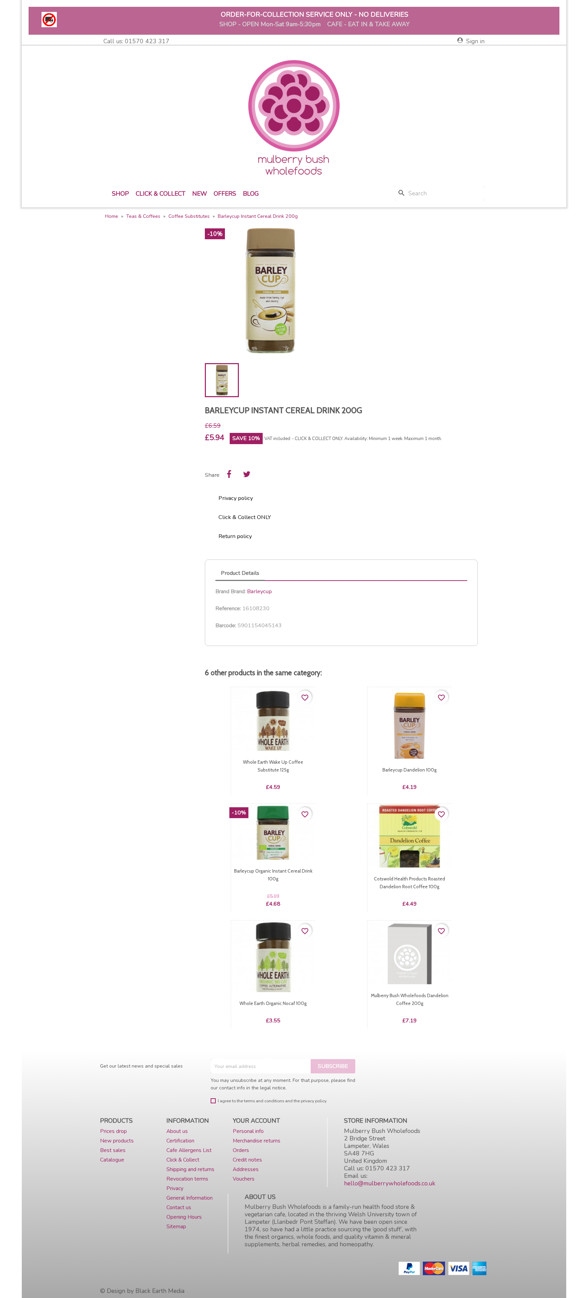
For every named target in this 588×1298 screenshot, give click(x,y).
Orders (241, 1150)
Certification (180, 1140)
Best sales (113, 1150)
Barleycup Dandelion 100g (409, 770)
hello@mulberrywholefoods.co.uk (389, 1183)
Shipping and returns (190, 1169)
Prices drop (113, 1131)
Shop (120, 194)
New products (117, 1140)
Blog (251, 194)
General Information (189, 1197)
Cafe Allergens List (189, 1150)
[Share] (229, 474)
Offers (225, 194)
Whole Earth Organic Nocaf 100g (273, 1003)
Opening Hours (184, 1216)
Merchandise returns (256, 1140)
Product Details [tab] (240, 573)
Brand (222, 591)
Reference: (228, 608)
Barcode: (225, 625)
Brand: (238, 591)
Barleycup (259, 591)
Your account (256, 1121)
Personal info (248, 1131)
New (199, 194)
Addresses (246, 1169)
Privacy (174, 1188)
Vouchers (244, 1178)
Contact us (178, 1207)
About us (177, 1131)
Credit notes (247, 1159)
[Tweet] (247, 474)
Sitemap (176, 1226)
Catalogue (112, 1159)
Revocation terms (187, 1178)
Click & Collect (160, 194)
